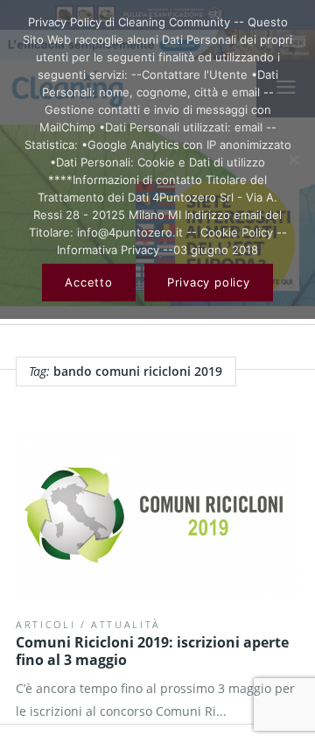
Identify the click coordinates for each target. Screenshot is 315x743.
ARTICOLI (45, 624)
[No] (293, 159)
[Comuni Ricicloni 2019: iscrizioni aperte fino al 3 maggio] (157, 516)
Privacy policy (208, 282)
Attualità (126, 624)
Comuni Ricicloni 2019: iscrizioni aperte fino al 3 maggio (152, 651)
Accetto (88, 282)
